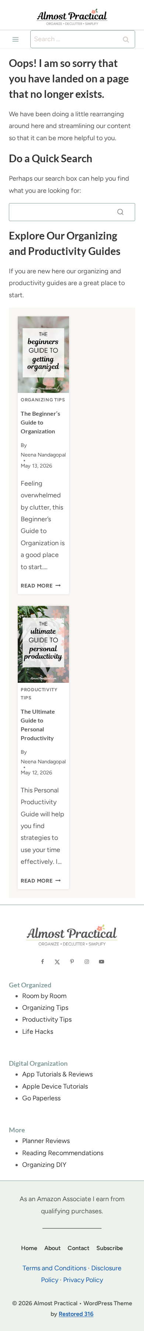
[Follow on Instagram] (86, 961)
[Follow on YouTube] (101, 961)
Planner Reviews (46, 1141)
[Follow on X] (57, 961)
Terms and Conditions (54, 1268)
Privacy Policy (83, 1280)
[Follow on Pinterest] (72, 961)
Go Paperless (41, 1098)
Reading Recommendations (62, 1153)
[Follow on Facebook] (42, 961)
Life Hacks (37, 1031)
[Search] (120, 212)
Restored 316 (76, 1313)
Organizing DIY (44, 1165)
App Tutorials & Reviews (57, 1074)
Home (29, 1248)
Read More (41, 585)
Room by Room (44, 996)
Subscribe (109, 1248)
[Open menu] (16, 39)
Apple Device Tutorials (55, 1086)
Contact (78, 1248)
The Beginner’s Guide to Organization (40, 422)
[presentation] (43, 354)
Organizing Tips (43, 399)
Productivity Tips (47, 1019)
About (52, 1248)
